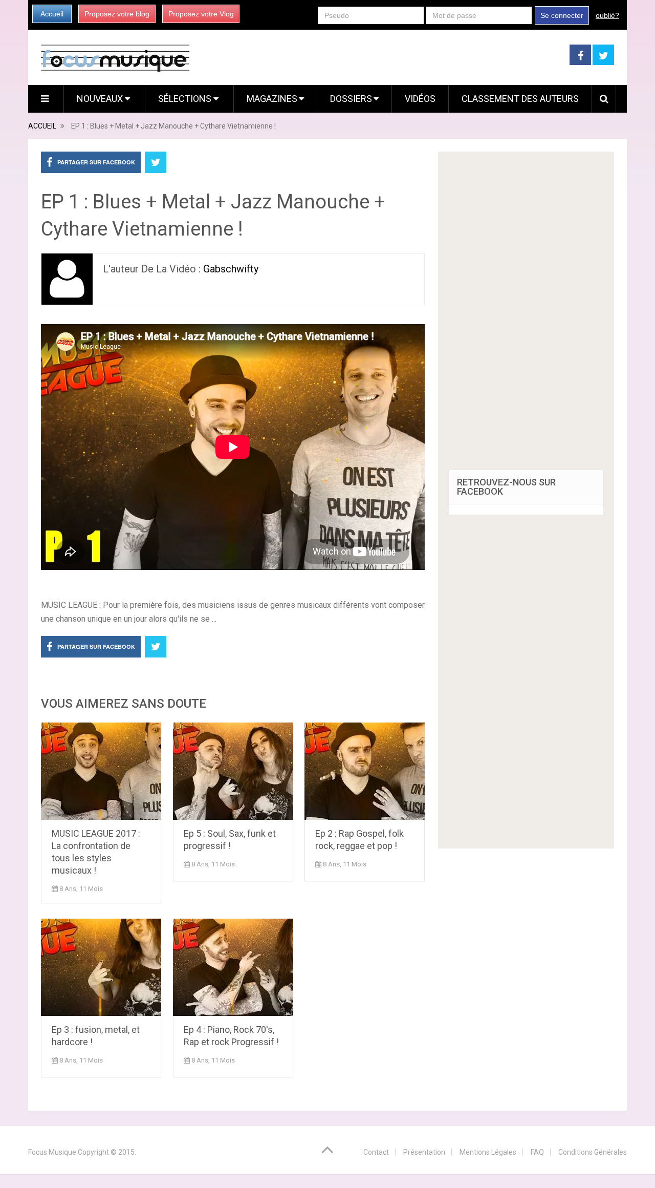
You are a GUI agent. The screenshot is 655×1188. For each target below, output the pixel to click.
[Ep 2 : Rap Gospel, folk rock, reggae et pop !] (364, 771)
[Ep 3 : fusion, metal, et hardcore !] (101, 967)
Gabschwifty (230, 269)
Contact (376, 1152)
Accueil (51, 14)
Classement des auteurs (520, 98)
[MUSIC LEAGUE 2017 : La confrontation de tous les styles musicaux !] (101, 771)
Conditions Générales (592, 1152)
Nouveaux (101, 98)
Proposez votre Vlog (201, 14)
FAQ (537, 1152)
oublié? (607, 15)
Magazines (272, 98)
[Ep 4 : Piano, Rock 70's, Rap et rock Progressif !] (233, 967)
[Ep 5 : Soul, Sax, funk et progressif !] (233, 771)
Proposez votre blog (116, 14)
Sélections (185, 98)
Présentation (424, 1152)
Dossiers (351, 98)
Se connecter (561, 15)
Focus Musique (52, 1152)
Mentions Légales (488, 1152)
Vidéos (420, 98)
